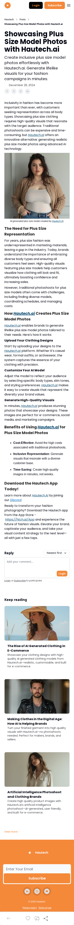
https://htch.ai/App (20, 519)
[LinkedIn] (27, 891)
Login (36, 5)
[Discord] (47, 891)
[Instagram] (37, 891)
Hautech (9, 19)
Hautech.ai (36, 135)
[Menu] (68, 5)
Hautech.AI (57, 221)
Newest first (54, 553)
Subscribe (55, 5)
